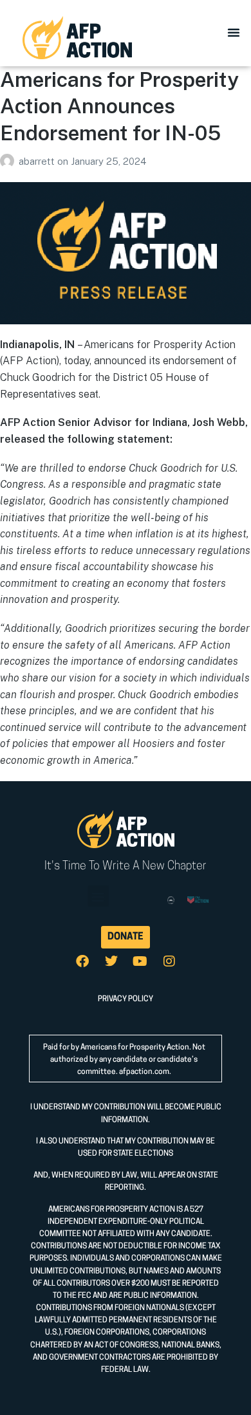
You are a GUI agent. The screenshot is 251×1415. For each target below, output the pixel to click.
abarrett (38, 161)
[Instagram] (169, 961)
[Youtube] (140, 961)
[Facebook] (82, 961)
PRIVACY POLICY (125, 999)
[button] (233, 32)
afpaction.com (144, 1072)
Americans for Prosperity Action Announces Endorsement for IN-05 (119, 106)
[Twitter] (111, 961)
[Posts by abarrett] (9, 161)
